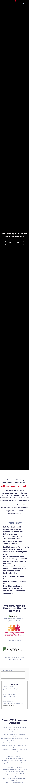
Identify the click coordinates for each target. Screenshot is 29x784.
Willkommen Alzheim (15, 243)
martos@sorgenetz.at (9, 699)
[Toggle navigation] (16, 1)
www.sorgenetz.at (8, 705)
